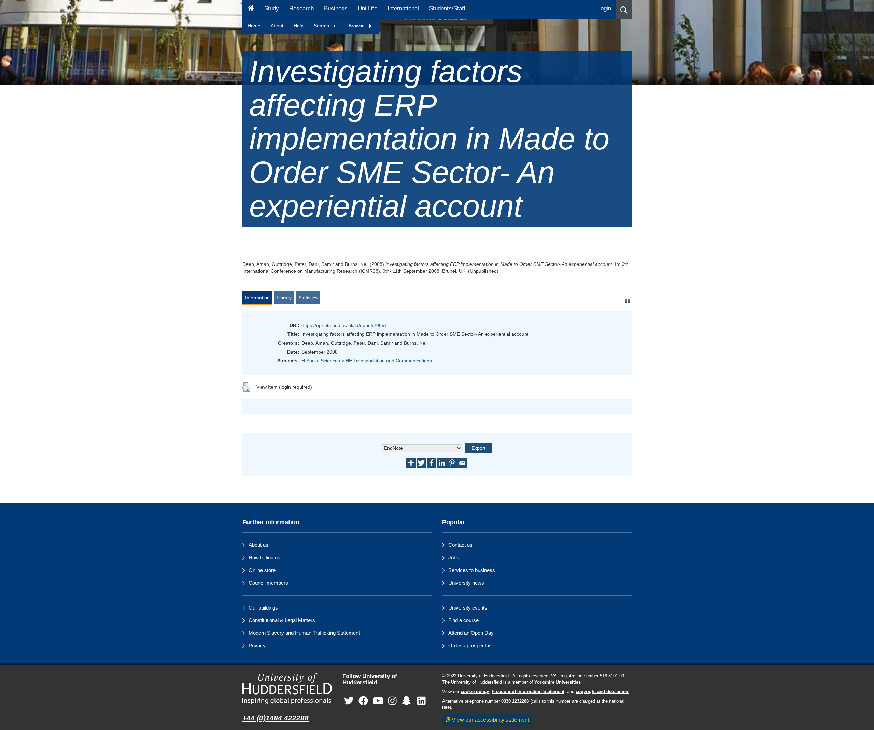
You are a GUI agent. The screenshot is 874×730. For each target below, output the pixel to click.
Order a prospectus (470, 645)
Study (271, 8)
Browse (357, 25)
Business (336, 8)
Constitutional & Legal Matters (282, 620)
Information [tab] (257, 297)
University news (466, 583)
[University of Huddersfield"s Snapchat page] (407, 701)
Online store (262, 570)
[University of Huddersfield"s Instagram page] (392, 701)
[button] (624, 9)
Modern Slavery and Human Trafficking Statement (304, 633)
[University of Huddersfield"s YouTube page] (378, 701)
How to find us (264, 557)
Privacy (257, 645)
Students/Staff (447, 8)
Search (322, 25)
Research (301, 8)
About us (258, 545)
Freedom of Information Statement (528, 691)
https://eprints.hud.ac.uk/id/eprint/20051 (344, 325)
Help (299, 25)
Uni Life (367, 8)
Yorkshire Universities (557, 682)
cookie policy (475, 691)
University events (467, 608)
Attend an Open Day (471, 633)
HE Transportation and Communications (389, 360)
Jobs (453, 557)
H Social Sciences (320, 360)
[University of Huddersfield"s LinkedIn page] (421, 701)
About (277, 25)
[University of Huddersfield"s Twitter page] (349, 701)
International (403, 8)
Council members (268, 583)
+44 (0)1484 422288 (275, 718)
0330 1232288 (515, 701)
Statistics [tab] (308, 297)
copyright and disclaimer (602, 691)
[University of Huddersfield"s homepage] (287, 688)
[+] (627, 300)
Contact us (460, 545)
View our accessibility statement (489, 720)
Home (254, 25)
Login (604, 8)
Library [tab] (284, 297)
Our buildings (263, 608)
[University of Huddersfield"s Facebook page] (363, 701)
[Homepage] (250, 9)
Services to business (471, 570)
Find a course (463, 620)
